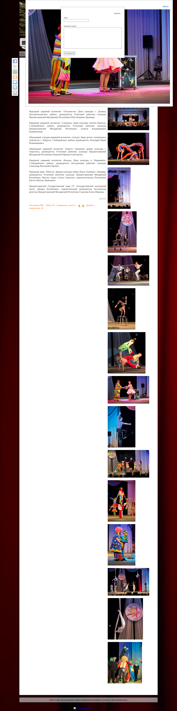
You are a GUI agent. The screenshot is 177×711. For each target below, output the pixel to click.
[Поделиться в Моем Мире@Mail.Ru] (15, 71)
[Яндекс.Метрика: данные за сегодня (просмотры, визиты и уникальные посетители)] (82, 708)
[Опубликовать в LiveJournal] (15, 66)
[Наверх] (15, 92)
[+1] (79, 205)
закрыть (165, 6)
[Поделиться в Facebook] (15, 61)
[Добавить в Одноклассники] (15, 77)
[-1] (83, 205)
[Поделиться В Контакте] (15, 87)
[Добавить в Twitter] (15, 82)
